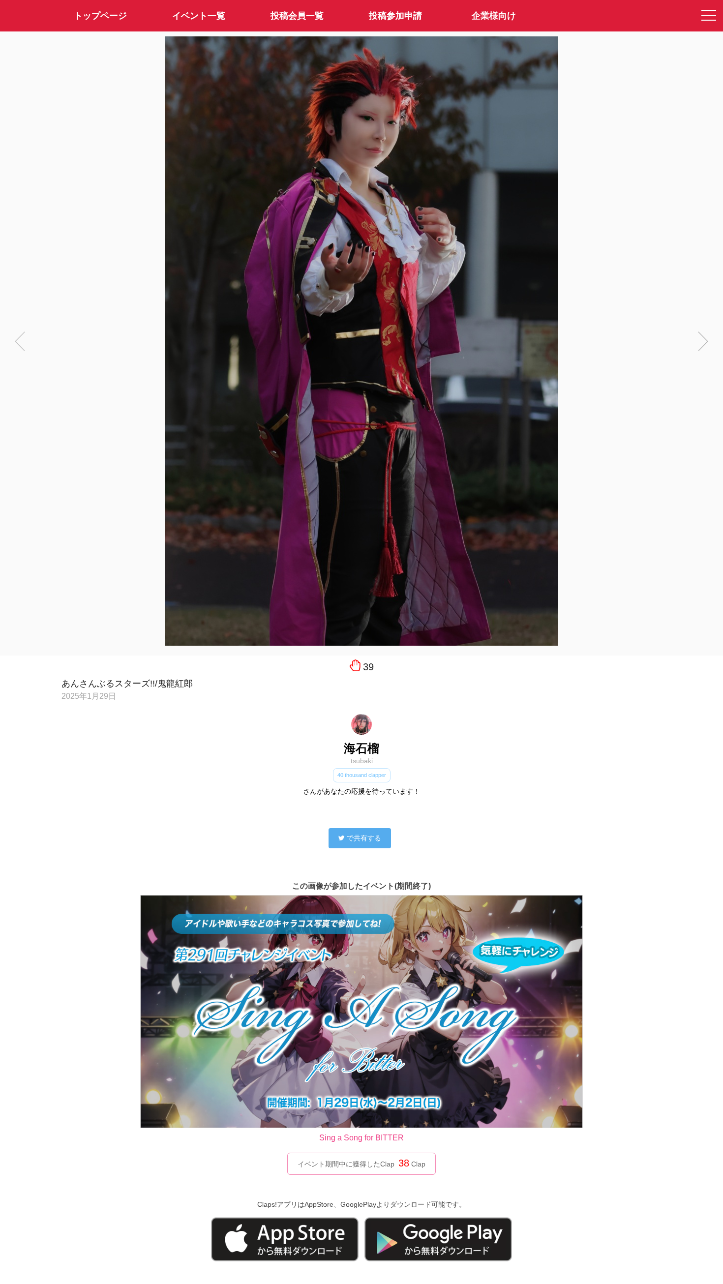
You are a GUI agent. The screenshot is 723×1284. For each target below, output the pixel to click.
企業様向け (494, 16)
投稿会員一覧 (297, 16)
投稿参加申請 (395, 16)
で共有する (364, 838)
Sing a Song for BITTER (361, 1138)
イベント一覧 (198, 16)
